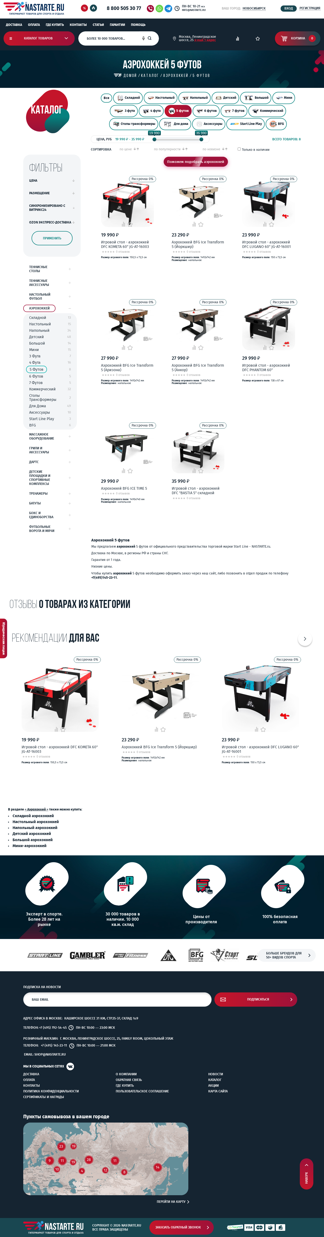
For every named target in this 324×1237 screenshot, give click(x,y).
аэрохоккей (126, 547)
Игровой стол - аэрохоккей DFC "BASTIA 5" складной (196, 490)
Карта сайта (218, 1091)
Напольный (199, 98)
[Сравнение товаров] (237, 38)
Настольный (165, 98)
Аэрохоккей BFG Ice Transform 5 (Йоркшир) (198, 244)
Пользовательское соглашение (142, 1091)
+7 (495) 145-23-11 (54, 1045)
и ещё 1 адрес (205, 40)
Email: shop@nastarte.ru (45, 1054)
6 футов (210, 111)
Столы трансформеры (138, 124)
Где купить (55, 25)
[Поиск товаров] (153, 38)
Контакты (78, 25)
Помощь (138, 25)
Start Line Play (251, 124)
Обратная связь (129, 1080)
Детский (229, 98)
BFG (281, 124)
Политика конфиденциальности (51, 1091)
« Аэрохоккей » (36, 809)
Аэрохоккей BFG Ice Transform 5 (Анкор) (198, 367)
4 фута (155, 111)
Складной (132, 98)
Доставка (14, 25)
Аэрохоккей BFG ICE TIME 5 (124, 488)
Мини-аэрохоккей (29, 845)
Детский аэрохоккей (32, 833)
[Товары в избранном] (257, 38)
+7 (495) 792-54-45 (53, 1027)
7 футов (238, 111)
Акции (213, 1085)
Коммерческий (271, 111)
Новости (215, 1074)
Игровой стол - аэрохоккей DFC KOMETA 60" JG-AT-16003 (125, 244)
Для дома (181, 124)
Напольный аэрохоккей (35, 827)
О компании (126, 1074)
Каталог (215, 1080)
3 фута (130, 111)
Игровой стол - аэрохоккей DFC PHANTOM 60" (266, 367)
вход (288, 8)
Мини (288, 98)
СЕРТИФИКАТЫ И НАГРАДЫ (43, 1097)
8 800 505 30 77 (124, 8)
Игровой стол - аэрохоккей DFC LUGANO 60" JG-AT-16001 (266, 244)
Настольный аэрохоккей (36, 821)
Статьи (98, 25)
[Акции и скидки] (84, 8)
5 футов (182, 111)
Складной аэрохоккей (33, 815)
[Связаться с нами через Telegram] (169, 8)
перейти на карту (171, 1202)
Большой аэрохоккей (33, 839)
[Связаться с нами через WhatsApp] (159, 8)
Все (106, 98)
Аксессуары (213, 124)
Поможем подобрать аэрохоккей (195, 161)
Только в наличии (255, 150)
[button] (305, 639)
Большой (261, 98)
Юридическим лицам (4, 638)
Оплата (34, 25)
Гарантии (117, 25)
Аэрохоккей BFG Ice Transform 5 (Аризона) (127, 367)
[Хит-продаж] (93, 8)
